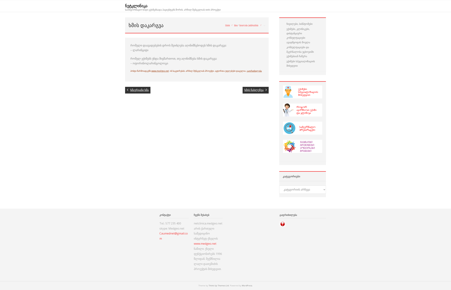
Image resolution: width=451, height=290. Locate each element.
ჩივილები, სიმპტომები (248, 25)
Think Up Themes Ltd (219, 285)
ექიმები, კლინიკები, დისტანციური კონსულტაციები (298, 33)
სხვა (236, 25)
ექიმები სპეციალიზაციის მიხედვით (300, 63)
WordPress (247, 285)
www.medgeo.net (160, 70)
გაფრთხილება (254, 70)
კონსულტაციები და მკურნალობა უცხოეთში (300, 49)
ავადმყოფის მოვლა (298, 42)
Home (227, 25)
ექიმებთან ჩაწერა (296, 56)
